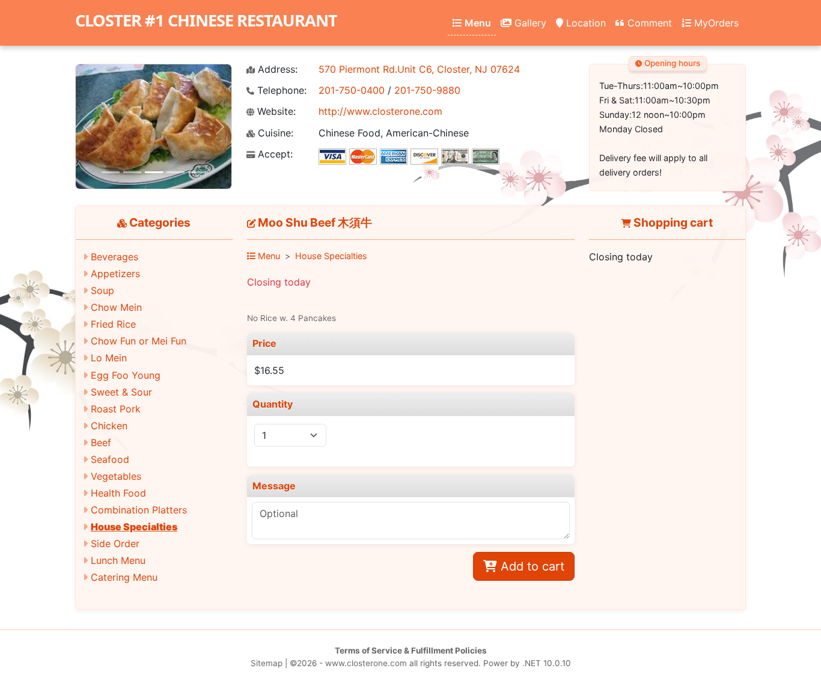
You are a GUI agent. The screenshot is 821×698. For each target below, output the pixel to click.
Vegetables (116, 476)
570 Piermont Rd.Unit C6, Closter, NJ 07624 (419, 69)
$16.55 (269, 370)
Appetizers (115, 274)
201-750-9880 (427, 90)
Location (584, 23)
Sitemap (266, 663)
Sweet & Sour (121, 392)
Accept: (274, 154)
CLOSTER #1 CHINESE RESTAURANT (206, 20)
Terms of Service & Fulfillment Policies (411, 650)
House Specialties (134, 527)
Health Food (118, 493)
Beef (101, 442)
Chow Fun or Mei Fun (138, 341)
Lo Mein (109, 358)
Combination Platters (139, 510)
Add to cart (530, 566)
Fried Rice (113, 324)
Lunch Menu (118, 560)
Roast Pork (116, 409)
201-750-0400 (352, 90)
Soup (102, 290)
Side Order (115, 543)
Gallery (528, 23)
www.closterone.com (366, 663)
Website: (275, 111)
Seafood (110, 459)
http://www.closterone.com (380, 111)
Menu (476, 23)
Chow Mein (116, 307)
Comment (648, 23)
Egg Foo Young (125, 375)
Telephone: (280, 90)
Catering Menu (124, 577)
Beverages (114, 257)
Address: (276, 69)
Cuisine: (274, 133)
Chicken (109, 426)
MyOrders (715, 23)
